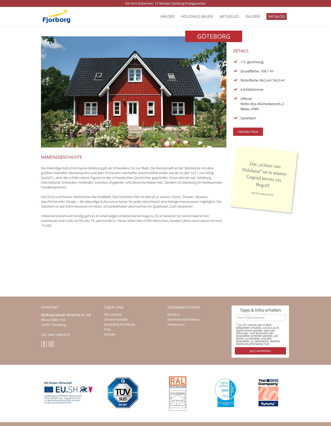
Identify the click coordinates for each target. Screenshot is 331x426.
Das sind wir (113, 314)
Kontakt (110, 334)
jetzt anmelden (260, 351)
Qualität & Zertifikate (119, 324)
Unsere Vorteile (116, 319)
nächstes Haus (248, 131)
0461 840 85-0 (59, 334)
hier (267, 344)
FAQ (107, 329)
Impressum (176, 324)
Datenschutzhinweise (183, 319)
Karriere (173, 314)
